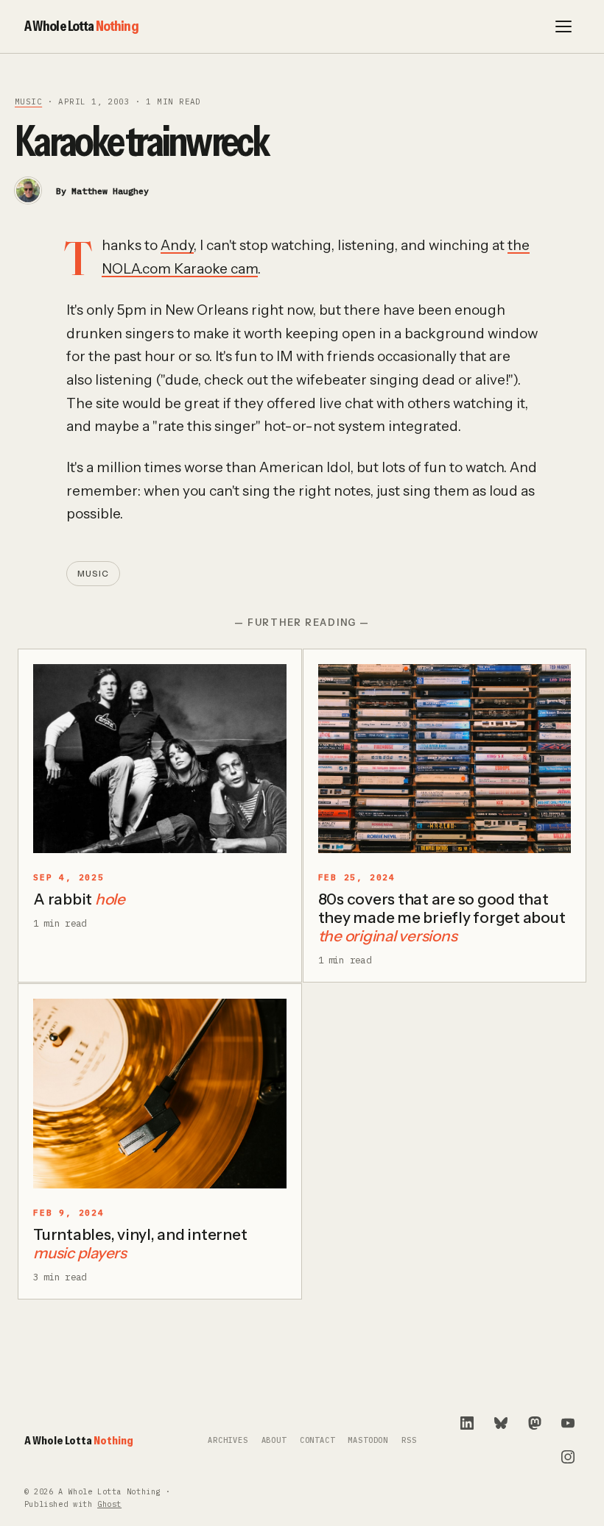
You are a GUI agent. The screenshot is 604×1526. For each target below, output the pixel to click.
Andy (177, 245)
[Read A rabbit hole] (160, 759)
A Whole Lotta (81, 26)
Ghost (109, 1504)
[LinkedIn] (467, 1423)
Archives (228, 1440)
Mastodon (368, 1440)
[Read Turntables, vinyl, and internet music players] (160, 1093)
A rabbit (79, 899)
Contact (317, 1440)
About (274, 1440)
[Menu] (563, 26)
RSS (408, 1440)
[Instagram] (568, 1457)
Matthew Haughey (110, 190)
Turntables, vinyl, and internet (140, 1243)
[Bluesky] (501, 1423)
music (28, 101)
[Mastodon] (535, 1423)
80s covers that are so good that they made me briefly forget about (442, 917)
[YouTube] (568, 1423)
